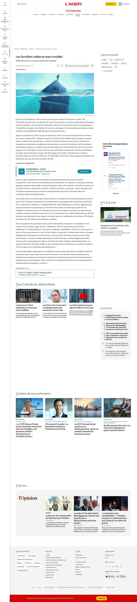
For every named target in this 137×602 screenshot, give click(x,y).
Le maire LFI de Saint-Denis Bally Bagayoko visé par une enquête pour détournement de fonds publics (86, 518)
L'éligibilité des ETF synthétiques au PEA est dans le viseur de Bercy (117, 318)
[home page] (73, 4)
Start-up (123, 63)
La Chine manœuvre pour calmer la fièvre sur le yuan (81, 306)
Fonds (31, 49)
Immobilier (105, 63)
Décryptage (32, 556)
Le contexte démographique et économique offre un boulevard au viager (117, 345)
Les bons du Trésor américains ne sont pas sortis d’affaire (26, 307)
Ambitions (37, 563)
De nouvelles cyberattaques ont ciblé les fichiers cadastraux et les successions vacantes (117, 353)
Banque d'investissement (25, 559)
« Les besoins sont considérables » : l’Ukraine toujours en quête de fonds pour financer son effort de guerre (114, 518)
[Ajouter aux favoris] (61, 65)
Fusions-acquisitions (33, 567)
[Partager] (58, 65)
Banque (19, 563)
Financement (21, 556)
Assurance (28, 563)
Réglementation (107, 67)
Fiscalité (104, 60)
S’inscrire (42, 275)
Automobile (20, 567)
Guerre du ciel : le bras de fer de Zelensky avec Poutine (58, 516)
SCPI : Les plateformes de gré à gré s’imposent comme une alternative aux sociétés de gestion (117, 336)
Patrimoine (24, 49)
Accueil (16, 49)
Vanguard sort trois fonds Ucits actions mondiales (114, 226)
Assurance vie (119, 60)
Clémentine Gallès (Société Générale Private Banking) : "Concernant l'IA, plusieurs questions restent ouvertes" (117, 326)
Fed (116, 67)
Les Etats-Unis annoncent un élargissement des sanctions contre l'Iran (54, 307)
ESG (111, 60)
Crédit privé (114, 63)
